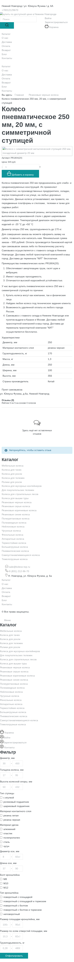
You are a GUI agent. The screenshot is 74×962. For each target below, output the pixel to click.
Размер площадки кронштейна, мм (20, 919)
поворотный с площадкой (17, 897)
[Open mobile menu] (3, 62)
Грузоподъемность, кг (12, 942)
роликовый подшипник (16, 801)
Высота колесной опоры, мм (16, 781)
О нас (5, 70)
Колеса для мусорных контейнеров (21, 486)
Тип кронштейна (9, 892)
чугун (6, 846)
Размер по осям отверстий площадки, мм (23, 931)
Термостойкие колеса (14, 543)
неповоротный (11, 914)
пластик (7, 833)
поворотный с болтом (15, 905)
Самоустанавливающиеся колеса (21, 555)
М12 (5, 887)
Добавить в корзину (22, 174)
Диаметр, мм (7, 758)
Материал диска (9, 824)
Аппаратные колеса (13, 538)
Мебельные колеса (12, 465)
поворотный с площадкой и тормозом (24, 901)
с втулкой (8, 797)
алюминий (9, 829)
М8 (5, 879)
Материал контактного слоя (15, 811)
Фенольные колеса (12, 534)
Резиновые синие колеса (16, 514)
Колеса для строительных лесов (20, 494)
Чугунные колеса (11, 530)
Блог (4, 86)
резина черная (11, 819)
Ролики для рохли (12, 482)
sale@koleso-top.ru (19, 566)
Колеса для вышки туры (15, 498)
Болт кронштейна (10, 874)
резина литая (11, 815)
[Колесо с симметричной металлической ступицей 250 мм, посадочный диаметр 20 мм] (37, 150)
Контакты (7, 90)
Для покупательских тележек (18, 490)
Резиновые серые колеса (16, 506)
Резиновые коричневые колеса (19, 510)
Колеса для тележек (13, 478)
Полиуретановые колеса (15, 518)
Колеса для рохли (12, 473)
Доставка (7, 74)
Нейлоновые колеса (13, 526)
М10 (5, 883)
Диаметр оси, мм (9, 851)
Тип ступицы (7, 793)
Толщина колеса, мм (12, 769)
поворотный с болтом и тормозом (22, 909)
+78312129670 (10, 10)
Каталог (6, 66)
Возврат (6, 82)
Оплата (6, 78)
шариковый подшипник (16, 806)
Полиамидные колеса (14, 522)
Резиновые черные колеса (16, 502)
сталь (6, 842)
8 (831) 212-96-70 (19, 571)
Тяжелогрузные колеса (15, 559)
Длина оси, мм (8, 863)
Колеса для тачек (11, 469)
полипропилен (11, 837)
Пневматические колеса (15, 551)
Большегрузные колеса (15, 546)
